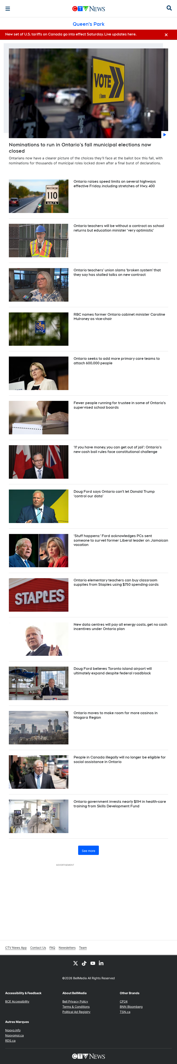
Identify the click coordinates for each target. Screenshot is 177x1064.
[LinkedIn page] (101, 963)
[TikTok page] (84, 963)
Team (83, 947)
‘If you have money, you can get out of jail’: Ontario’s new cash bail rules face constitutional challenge (118, 449)
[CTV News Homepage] (88, 8)
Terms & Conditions (76, 1006)
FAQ (52, 947)
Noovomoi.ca (14, 1035)
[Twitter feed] (75, 963)
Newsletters (67, 947)
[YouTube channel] (92, 963)
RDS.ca (10, 1040)
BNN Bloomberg (131, 1006)
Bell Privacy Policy (75, 1001)
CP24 (124, 1001)
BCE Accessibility (17, 1001)
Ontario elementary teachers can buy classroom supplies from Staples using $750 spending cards (116, 582)
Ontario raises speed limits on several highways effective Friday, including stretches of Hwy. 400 (115, 183)
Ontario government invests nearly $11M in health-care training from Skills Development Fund (120, 804)
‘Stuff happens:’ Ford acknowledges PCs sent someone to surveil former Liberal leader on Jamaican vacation (121, 540)
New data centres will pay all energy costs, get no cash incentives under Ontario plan (120, 626)
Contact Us (38, 947)
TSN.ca (125, 1012)
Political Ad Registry (76, 1012)
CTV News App (16, 947)
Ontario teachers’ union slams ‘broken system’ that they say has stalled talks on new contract (117, 272)
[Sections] (7, 8)
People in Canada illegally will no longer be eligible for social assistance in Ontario (120, 759)
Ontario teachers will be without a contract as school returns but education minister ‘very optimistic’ (119, 228)
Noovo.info (13, 1030)
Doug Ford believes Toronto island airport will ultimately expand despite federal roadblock (113, 671)
